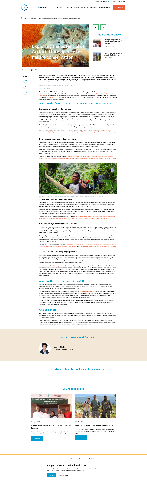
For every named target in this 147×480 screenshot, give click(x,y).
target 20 (52, 97)
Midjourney (55, 266)
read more (37, 438)
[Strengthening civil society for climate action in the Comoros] (97, 43)
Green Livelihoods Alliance (88, 291)
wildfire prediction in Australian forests (64, 218)
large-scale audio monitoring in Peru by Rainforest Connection (86, 156)
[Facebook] (25, 80)
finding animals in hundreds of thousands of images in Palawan (68, 132)
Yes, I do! (51, 475)
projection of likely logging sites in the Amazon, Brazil (93, 218)
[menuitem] (59, 7)
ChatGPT (69, 260)
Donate (120, 7)
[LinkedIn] (25, 92)
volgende (103, 26)
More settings (63, 475)
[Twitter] (25, 86)
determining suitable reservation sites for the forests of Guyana (97, 246)
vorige (96, 28)
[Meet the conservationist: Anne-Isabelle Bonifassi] (97, 56)
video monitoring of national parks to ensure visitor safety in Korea (96, 158)
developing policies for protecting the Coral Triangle (61, 246)
